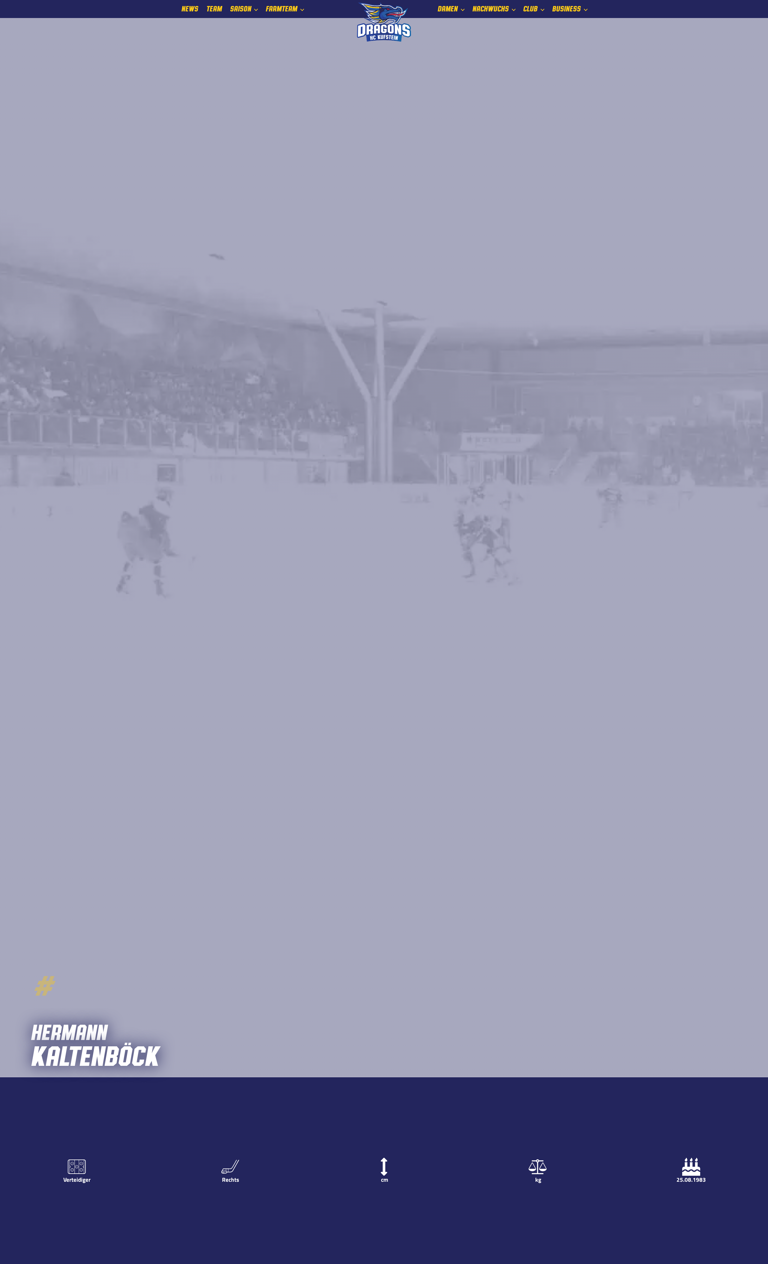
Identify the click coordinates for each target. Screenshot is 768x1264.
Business (566, 9)
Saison (240, 9)
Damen (447, 9)
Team (214, 9)
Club (530, 9)
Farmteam (281, 9)
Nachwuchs (490, 9)
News (189, 9)
